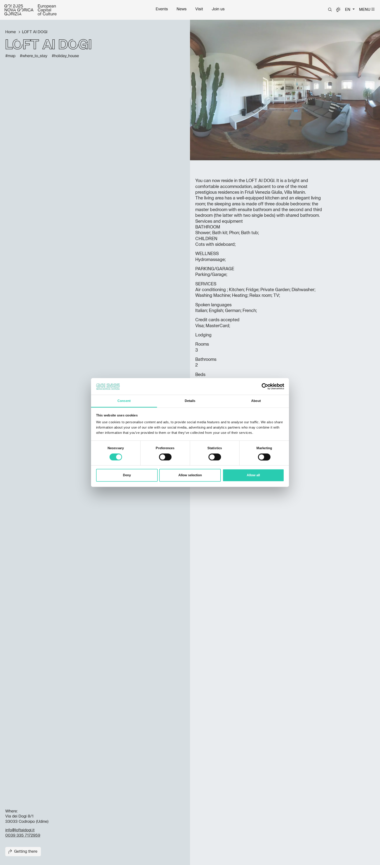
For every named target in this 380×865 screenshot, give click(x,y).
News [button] (181, 9)
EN (348, 10)
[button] (330, 10)
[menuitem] (162, 9)
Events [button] (162, 9)
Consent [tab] (124, 401)
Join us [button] (218, 9)
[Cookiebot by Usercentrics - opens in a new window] (265, 386)
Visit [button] (199, 9)
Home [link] (11, 32)
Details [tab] (190, 401)
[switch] (165, 457)
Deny (127, 475)
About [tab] (256, 401)
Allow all (253, 475)
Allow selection (190, 475)
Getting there (25, 852)
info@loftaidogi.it (20, 830)
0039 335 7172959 (22, 836)
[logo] (30, 9)
